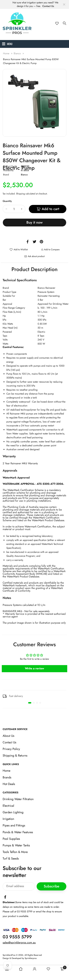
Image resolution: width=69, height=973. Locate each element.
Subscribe (51, 886)
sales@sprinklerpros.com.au (19, 943)
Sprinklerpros (31, 958)
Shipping (20, 193)
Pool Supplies (11, 839)
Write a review (34, 669)
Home (6, 53)
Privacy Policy (11, 749)
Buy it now (34, 222)
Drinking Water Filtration (18, 799)
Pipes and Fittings (14, 826)
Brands (7, 777)
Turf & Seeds (11, 859)
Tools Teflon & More (15, 852)
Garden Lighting (13, 812)
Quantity (7, 201)
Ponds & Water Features (18, 832)
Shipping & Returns (15, 756)
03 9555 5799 (17, 937)
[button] (29, 702)
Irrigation (8, 819)
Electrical (8, 806)
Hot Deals (9, 784)
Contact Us (48, 6)
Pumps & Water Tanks (16, 845)
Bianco (17, 53)
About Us (8, 736)
